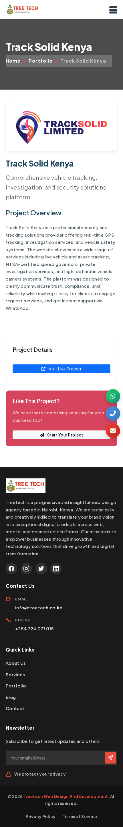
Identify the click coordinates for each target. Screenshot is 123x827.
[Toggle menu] (113, 9)
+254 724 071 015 (34, 628)
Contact (15, 708)
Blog (11, 697)
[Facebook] (11, 568)
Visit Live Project (65, 368)
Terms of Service (80, 816)
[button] (113, 396)
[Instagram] (26, 568)
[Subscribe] (110, 758)
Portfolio (41, 61)
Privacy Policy (40, 816)
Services (15, 674)
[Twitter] (41, 568)
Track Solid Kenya (83, 61)
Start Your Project (64, 434)
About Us (16, 663)
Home (13, 61)
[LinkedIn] (56, 568)
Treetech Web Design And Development (65, 796)
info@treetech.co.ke (39, 607)
